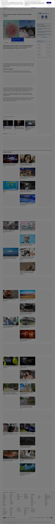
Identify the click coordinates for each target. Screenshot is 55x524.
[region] (27, 4)
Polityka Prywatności (3, 6)
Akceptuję (49, 2)
